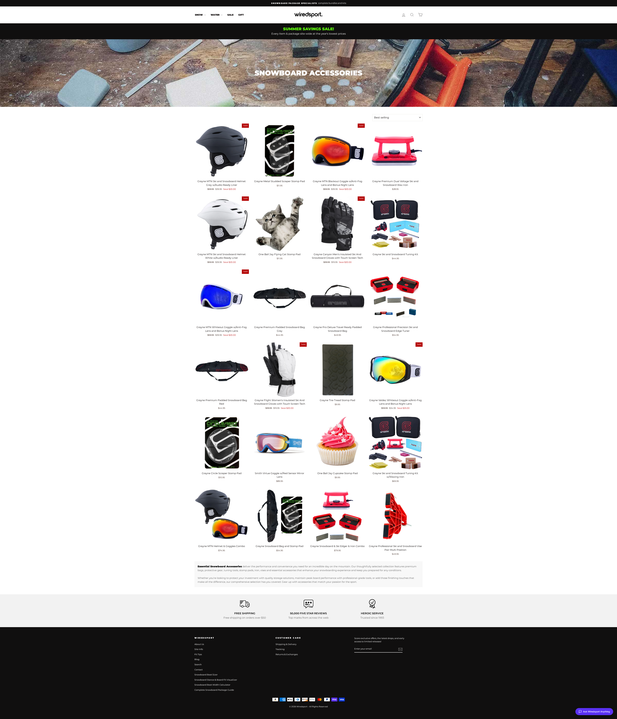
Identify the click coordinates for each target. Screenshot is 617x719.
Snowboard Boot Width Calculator (212, 685)
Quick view (221, 174)
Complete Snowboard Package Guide (214, 690)
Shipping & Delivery (286, 644)
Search (198, 664)
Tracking (280, 649)
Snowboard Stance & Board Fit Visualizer (215, 680)
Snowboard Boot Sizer (206, 674)
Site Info (198, 649)
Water (215, 14)
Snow (199, 14)
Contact (198, 669)
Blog (196, 659)
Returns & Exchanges (287, 654)
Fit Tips (198, 654)
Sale (230, 14)
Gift (241, 14)
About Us (199, 644)
